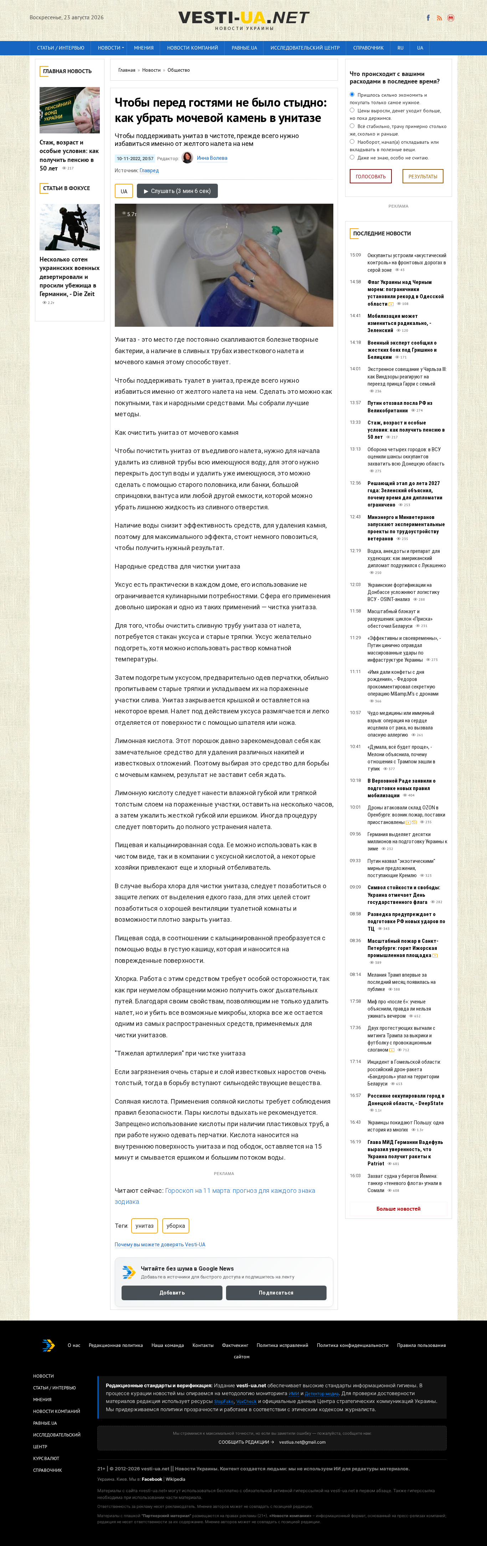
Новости (109, 48)
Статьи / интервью (60, 48)
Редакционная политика (116, 1346)
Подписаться (276, 1293)
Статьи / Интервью (54, 1388)
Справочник (368, 48)
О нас (74, 1346)
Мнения (144, 48)
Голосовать (371, 177)
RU (401, 48)
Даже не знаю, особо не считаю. (392, 158)
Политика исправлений (282, 1346)
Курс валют (46, 1459)
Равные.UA (244, 48)
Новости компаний (192, 48)
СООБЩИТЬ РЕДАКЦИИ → (246, 1442)
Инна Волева (212, 158)
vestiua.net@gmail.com (302, 1442)
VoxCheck (246, 1401)
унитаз (144, 1225)
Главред (149, 170)
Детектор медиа (322, 1393)
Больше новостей (398, 1209)
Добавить (172, 1293)
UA (420, 48)
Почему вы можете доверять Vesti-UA (160, 1244)
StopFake (224, 1401)
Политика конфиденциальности (353, 1346)
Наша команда (168, 1346)
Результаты (423, 177)
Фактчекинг (235, 1346)
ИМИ (294, 1393)
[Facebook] (428, 18)
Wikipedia (175, 1479)
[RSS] (439, 18)
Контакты (203, 1346)
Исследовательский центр (305, 48)
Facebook (152, 1479)
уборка (175, 1225)
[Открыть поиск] (451, 18)
